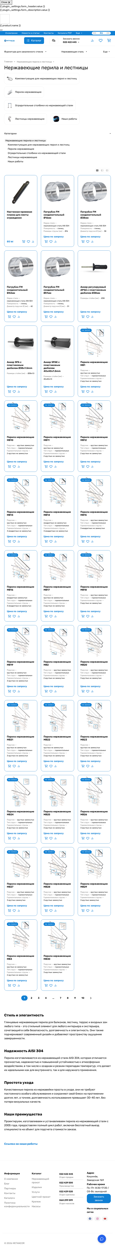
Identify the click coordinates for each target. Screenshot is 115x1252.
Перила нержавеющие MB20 (94, 663)
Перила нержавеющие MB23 (94, 738)
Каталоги (9, 1198)
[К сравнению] (33, 241)
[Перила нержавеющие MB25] (57, 791)
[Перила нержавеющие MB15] (94, 492)
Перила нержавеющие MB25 (57, 813)
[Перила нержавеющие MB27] (20, 863)
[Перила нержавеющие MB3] (20, 936)
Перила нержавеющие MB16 (20, 588)
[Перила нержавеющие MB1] (94, 342)
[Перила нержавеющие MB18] (94, 567)
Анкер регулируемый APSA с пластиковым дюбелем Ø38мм (93, 290)
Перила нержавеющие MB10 (20, 438)
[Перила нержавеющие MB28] (57, 863)
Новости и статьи (31, 33)
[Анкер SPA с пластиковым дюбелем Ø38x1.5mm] (20, 342)
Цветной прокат (41, 1196)
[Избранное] (100, 40)
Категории (10, 133)
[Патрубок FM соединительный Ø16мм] (57, 191)
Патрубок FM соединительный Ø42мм (17, 290)
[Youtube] (105, 1218)
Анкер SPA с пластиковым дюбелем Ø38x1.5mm (19, 365)
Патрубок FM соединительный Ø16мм (54, 214)
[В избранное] (28, 241)
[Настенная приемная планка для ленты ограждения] (20, 191)
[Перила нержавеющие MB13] (20, 492)
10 (82, 998)
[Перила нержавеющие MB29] (94, 863)
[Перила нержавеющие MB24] (20, 791)
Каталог (36, 1173)
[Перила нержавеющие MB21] (20, 716)
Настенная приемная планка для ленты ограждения (19, 214)
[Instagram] (97, 1218)
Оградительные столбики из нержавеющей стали (37, 153)
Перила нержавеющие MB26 (94, 813)
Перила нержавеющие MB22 (57, 738)
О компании (11, 33)
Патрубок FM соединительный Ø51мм (54, 290)
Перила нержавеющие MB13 (20, 513)
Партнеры (10, 1188)
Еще (78, 33)
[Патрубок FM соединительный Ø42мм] (20, 267)
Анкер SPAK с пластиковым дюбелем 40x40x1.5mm (52, 366)
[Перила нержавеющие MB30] (57, 936)
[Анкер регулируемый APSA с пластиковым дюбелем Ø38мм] (94, 267)
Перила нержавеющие (21, 148)
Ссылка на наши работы (21, 1143)
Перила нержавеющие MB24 (20, 813)
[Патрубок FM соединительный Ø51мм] (57, 267)
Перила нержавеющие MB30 (57, 957)
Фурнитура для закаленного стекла (23, 51)
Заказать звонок (71, 39)
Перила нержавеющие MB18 (94, 588)
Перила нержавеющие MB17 (57, 588)
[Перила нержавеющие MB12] (94, 417)
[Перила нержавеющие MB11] (57, 417)
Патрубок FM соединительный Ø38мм (90, 214)
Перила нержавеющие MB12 (94, 438)
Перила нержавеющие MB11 (57, 438)
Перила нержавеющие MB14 (57, 513)
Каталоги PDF (65, 33)
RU (101, 33)
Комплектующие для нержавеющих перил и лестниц (38, 144)
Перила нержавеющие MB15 (94, 513)
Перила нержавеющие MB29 (94, 885)
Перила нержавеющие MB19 (20, 663)
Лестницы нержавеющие (22, 157)
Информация (12, 1173)
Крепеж (36, 1201)
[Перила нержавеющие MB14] (57, 492)
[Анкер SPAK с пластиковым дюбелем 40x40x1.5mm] (57, 342)
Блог (6, 1183)
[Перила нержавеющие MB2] (57, 641)
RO (94, 33)
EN (108, 33)
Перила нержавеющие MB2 (57, 663)
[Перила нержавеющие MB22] (57, 716)
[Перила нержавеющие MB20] (94, 641)
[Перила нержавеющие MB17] (57, 567)
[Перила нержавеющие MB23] (94, 716)
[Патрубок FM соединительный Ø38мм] (94, 191)
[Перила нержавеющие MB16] (20, 567)
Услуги (36, 1192)
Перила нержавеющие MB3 (20, 957)
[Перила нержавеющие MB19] (20, 641)
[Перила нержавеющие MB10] (20, 417)
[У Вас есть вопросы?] (102, 1239)
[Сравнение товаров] (92, 40)
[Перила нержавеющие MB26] (94, 791)
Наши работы (15, 161)
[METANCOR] (9, 40)
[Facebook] (90, 1218)
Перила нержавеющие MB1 (94, 363)
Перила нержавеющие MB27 (20, 885)
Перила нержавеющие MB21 (20, 738)
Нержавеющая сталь (72, 51)
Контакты (49, 33)
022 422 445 (70, 42)
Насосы (36, 1206)
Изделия (37, 1187)
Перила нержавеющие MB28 (57, 885)
